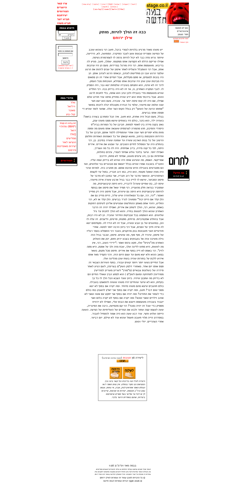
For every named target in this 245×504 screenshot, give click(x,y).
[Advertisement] (66, 83)
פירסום (72, 150)
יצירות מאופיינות (66, 146)
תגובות (127, 358)
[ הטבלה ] (125, 4)
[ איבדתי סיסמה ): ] (65, 68)
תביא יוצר (63, 19)
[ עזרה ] (103, 4)
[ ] (97, 9)
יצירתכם (62, 15)
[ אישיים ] (113, 7)
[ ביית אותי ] (86, 4)
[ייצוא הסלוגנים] (176, 42)
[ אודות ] (117, 4)
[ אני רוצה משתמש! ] (65, 65)
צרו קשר (62, 3)
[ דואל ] (133, 4)
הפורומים (63, 11)
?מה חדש (178, 173)
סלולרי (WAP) (67, 126)
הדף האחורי (184, 42)
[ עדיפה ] (95, 4)
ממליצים (71, 138)
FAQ (73, 134)
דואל (73, 130)
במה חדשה (108, 481)
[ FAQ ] (110, 4)
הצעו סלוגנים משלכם (180, 38)
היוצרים (62, 7)
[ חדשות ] (105, 7)
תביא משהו (63, 23)
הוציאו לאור (69, 142)
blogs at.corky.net (68, 123)
